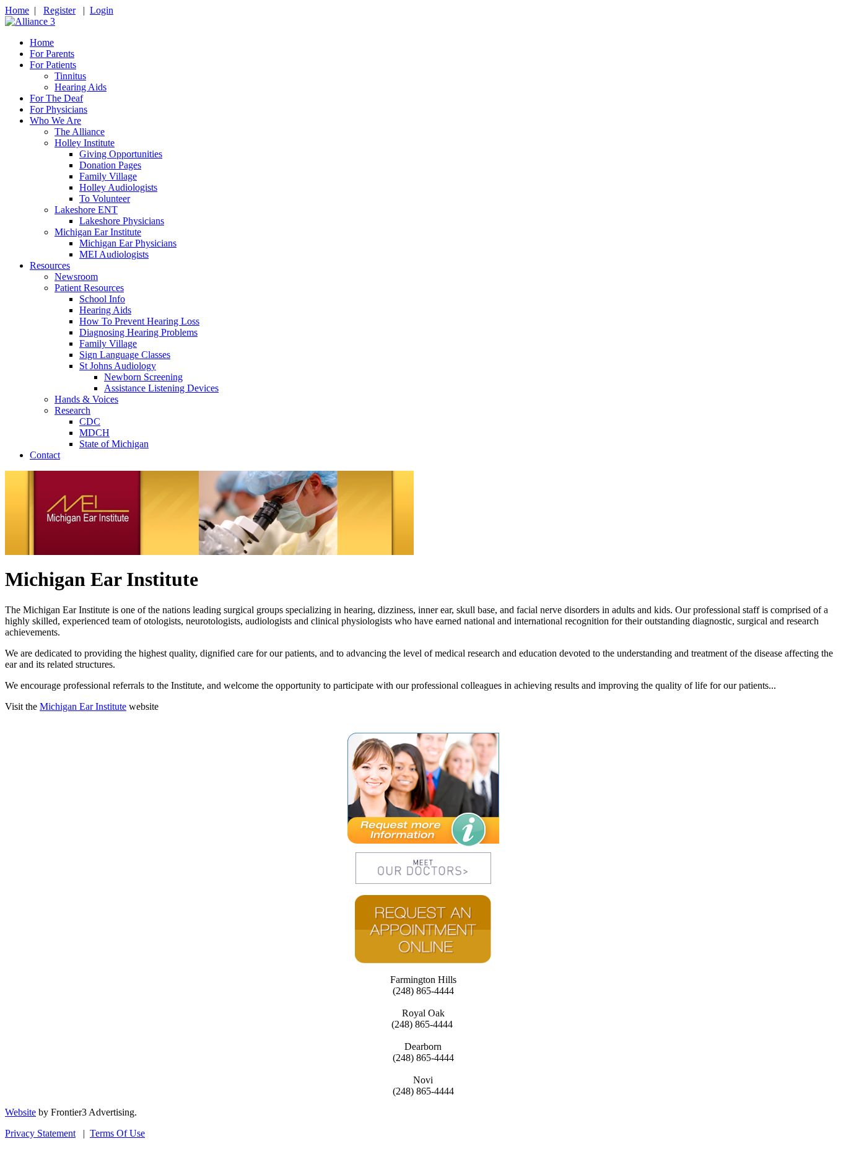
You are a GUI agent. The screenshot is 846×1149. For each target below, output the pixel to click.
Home (17, 10)
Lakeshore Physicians (121, 221)
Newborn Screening (143, 377)
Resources (50, 265)
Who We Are (55, 120)
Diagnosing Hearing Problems (138, 332)
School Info (102, 299)
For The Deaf (56, 98)
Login (101, 10)
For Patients (53, 64)
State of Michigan (114, 444)
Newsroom (76, 276)
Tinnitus (70, 76)
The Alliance (80, 131)
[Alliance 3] (30, 21)
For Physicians (58, 109)
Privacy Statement (40, 1133)
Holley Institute (85, 143)
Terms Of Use (117, 1133)
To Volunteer (104, 198)
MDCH (94, 432)
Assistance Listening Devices (161, 388)
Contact (45, 455)
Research (72, 410)
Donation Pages (110, 165)
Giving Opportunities (120, 154)
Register (59, 10)
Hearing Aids (81, 87)
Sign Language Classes (124, 354)
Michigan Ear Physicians (128, 243)
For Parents (52, 53)
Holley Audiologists (118, 187)
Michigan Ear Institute (98, 232)
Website (20, 1112)
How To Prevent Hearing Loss (139, 321)
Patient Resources (89, 287)
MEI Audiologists (114, 254)
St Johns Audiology (117, 365)
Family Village (108, 176)
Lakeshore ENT (86, 209)
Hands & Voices (86, 399)
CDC (89, 421)
